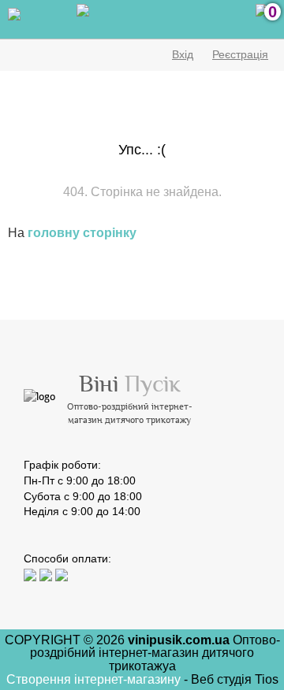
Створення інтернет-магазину (95, 679)
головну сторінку (82, 232)
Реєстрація (240, 54)
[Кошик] (262, 19)
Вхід (182, 54)
